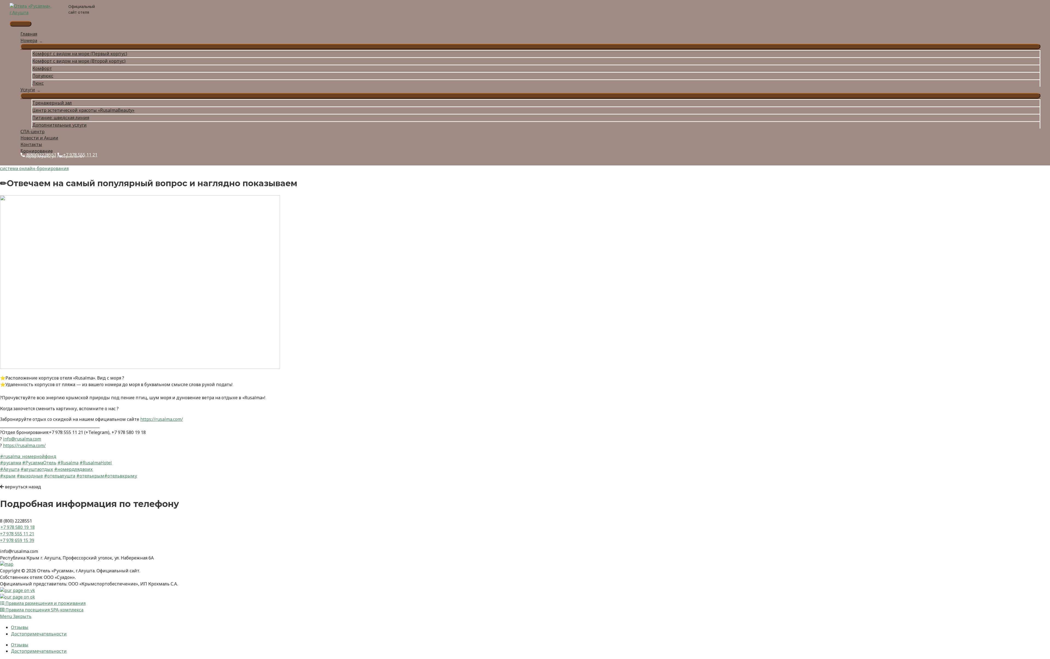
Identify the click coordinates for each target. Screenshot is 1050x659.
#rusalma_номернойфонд (28, 456)
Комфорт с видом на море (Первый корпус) (79, 54)
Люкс (38, 83)
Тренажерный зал (52, 103)
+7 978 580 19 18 (18, 527)
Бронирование (37, 151)
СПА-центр (33, 132)
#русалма (10, 463)
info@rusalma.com (22, 439)
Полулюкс (42, 76)
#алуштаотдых (37, 469)
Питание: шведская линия (60, 118)
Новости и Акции (39, 138)
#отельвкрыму (120, 476)
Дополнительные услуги (59, 125)
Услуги (28, 90)
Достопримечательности (39, 634)
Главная (29, 34)
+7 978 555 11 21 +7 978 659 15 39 (17, 537)
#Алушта (9, 469)
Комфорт (42, 68)
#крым (8, 476)
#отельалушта (59, 476)
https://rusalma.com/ (161, 419)
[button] (20, 487)
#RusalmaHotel (96, 463)
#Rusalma (67, 463)
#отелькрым (90, 476)
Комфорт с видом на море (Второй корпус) (79, 61)
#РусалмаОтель (39, 463)
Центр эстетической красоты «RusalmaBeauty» (83, 110)
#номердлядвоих (73, 469)
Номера (29, 40)
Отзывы (19, 627)
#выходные (30, 476)
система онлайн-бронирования (34, 168)
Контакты (31, 144)
